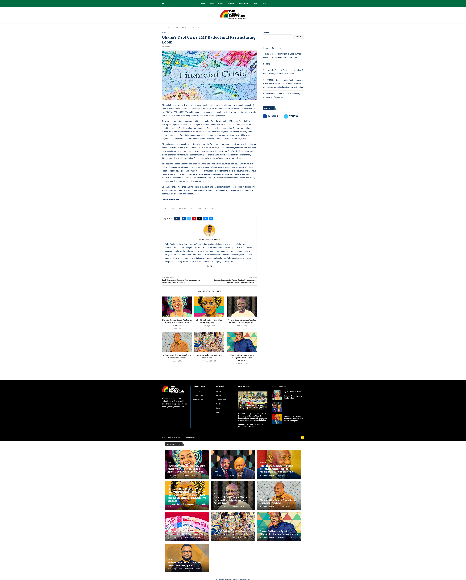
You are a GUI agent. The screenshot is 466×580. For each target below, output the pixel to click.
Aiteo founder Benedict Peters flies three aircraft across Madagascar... (293, 419)
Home (203, 3)
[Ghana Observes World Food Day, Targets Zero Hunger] (252, 401)
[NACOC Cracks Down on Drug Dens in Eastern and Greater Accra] (209, 342)
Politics (220, 3)
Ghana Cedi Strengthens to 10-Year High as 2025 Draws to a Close (186, 533)
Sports (255, 3)
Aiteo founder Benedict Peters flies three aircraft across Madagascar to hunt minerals (276, 468)
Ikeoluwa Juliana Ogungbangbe (182, 504)
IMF (199, 208)
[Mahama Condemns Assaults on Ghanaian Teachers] (177, 342)
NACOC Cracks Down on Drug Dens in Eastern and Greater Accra (233, 533)
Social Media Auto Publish (224, 579)
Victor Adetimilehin (209, 239)
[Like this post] (178, 218)
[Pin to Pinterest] (194, 218)
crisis (166, 208)
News (212, 3)
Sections (220, 386)
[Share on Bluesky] (205, 218)
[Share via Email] (211, 218)
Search (266, 33)
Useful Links (199, 386)
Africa (264, 3)
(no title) (266, 64)
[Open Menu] (163, 3)
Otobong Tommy (176, 475)
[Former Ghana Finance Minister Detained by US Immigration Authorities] (242, 306)
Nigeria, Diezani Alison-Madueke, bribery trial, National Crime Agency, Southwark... (293, 395)
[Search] (303, 4)
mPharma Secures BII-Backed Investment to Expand (184, 564)
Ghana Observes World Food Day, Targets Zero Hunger (252, 406)
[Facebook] (302, 437)
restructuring (210, 208)
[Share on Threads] (199, 218)
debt (173, 208)
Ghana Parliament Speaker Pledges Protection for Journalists (242, 357)
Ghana (192, 208)
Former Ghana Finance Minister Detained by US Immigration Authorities (232, 500)
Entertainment (243, 3)
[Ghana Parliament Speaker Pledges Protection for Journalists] (242, 342)
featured (182, 208)
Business (231, 3)
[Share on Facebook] (184, 218)
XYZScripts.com (245, 579)
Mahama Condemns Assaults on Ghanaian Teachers (250, 425)
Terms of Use (198, 400)
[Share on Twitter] (189, 218)
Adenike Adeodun (222, 475)
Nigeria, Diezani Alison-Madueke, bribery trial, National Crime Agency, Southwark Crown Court (186, 468)
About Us (196, 391)
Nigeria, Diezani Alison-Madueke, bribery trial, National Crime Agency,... (177, 322)
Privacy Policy (198, 395)
